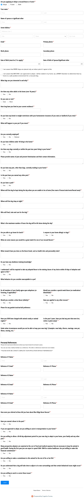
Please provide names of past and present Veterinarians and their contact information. (28, 157)
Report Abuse (36, 490)
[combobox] (50, 36)
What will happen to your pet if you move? (18, 123)
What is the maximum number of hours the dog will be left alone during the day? (27, 223)
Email (6, 42)
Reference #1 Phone (52, 366)
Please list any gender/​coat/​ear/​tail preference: (15, 307)
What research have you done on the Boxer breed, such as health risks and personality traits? (30, 251)
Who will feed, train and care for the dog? (17, 212)
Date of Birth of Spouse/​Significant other (56, 60)
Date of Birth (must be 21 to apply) (15, 60)
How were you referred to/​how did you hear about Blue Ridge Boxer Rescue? (28, 412)
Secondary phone (48, 51)
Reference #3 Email (10, 403)
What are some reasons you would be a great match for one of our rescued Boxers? (30, 240)
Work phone (5, 51)
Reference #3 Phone (52, 403)
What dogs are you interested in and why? (17, 80)
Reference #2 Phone (52, 384)
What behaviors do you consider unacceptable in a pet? (18, 279)
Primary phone (51, 42)
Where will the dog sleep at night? (15, 201)
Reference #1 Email (10, 366)
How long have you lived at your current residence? (20, 106)
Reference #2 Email (10, 384)
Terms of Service (46, 490)
